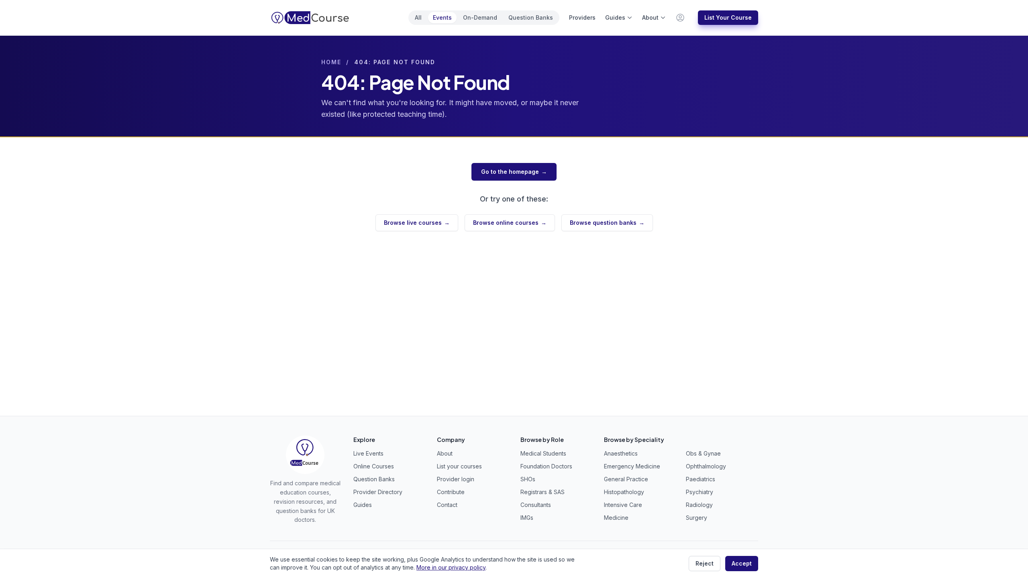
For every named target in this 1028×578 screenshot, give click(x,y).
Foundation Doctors (546, 466)
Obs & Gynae (703, 453)
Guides (615, 17)
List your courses (459, 466)
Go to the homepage (514, 171)
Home (331, 62)
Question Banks (530, 17)
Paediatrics (700, 479)
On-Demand (480, 17)
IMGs (526, 517)
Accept (742, 563)
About (650, 17)
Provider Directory (377, 491)
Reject (705, 563)
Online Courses (373, 466)
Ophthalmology (706, 466)
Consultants (535, 504)
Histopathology (624, 491)
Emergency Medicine (632, 466)
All (418, 17)
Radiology (699, 504)
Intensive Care (623, 504)
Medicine (616, 517)
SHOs (527, 479)
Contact (447, 504)
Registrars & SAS (542, 491)
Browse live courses (417, 222)
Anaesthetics (621, 453)
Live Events (368, 453)
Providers (582, 17)
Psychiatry (699, 491)
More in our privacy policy (450, 567)
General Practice (626, 479)
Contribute (451, 491)
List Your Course (728, 17)
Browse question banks (607, 222)
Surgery (696, 517)
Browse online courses (510, 222)
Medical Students (543, 453)
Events (442, 17)
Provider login (455, 479)
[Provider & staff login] (680, 17)
